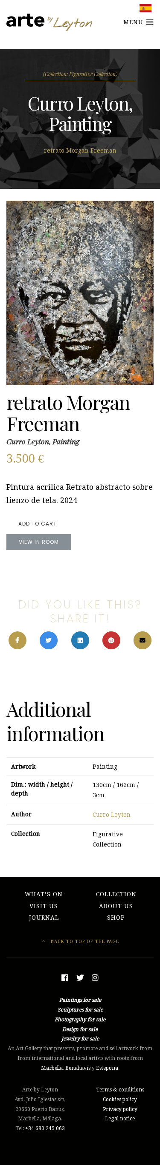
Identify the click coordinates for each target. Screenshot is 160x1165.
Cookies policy (120, 1099)
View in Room (39, 542)
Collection (116, 894)
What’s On (44, 894)
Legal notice (120, 1119)
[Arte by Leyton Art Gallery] (50, 22)
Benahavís (77, 1068)
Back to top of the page (84, 941)
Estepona (107, 1068)
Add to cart (37, 523)
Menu (134, 22)
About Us (116, 906)
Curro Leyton (112, 814)
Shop (116, 917)
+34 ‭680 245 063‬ (45, 1128)
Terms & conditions (120, 1090)
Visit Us (43, 906)
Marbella (52, 1068)
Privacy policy (120, 1109)
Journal (44, 917)
